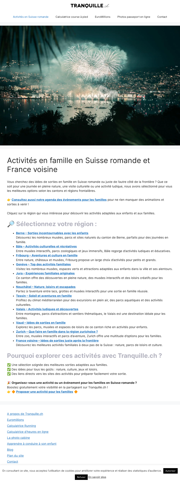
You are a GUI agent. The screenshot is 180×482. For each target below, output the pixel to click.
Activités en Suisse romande (31, 16)
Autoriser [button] (170, 470)
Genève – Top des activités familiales (43, 264)
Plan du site (15, 455)
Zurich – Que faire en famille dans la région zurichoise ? (57, 331)
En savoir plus (97, 477)
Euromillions (15, 420)
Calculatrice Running (21, 426)
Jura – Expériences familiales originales (45, 273)
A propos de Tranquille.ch (25, 414)
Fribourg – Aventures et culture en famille (47, 255)
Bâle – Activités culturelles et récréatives (46, 246)
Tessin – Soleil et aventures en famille (44, 296)
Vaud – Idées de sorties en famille (41, 322)
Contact (162, 16)
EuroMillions (102, 16)
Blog (10, 449)
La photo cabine (18, 437)
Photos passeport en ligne (133, 16)
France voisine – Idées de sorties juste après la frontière (57, 340)
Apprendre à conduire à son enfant (31, 443)
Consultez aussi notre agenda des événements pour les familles (59, 199)
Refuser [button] (81, 477)
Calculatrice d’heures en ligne (28, 432)
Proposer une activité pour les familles (44, 391)
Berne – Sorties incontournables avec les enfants (52, 233)
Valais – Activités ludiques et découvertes (47, 309)
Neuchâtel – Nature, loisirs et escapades (46, 287)
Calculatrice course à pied (72, 16)
